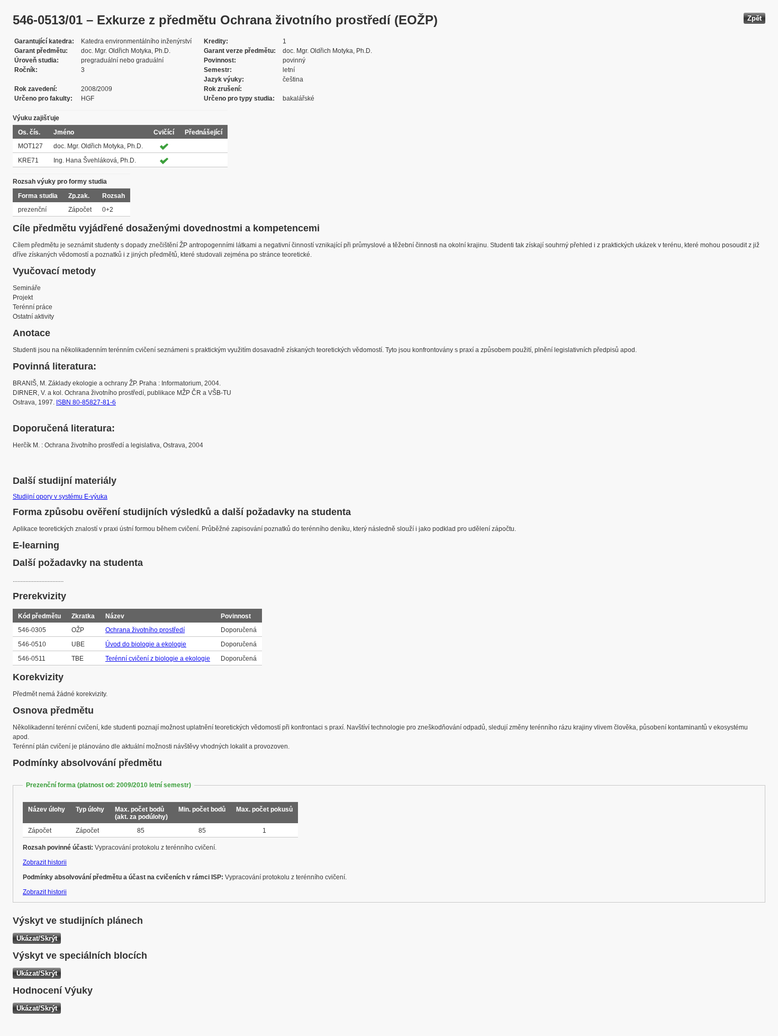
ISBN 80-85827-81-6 (86, 402)
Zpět (754, 18)
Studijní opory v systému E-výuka (60, 496)
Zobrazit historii (45, 862)
